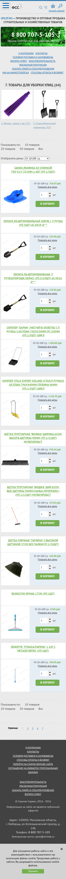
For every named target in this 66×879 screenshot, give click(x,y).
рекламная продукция (33, 64)
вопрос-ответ (18, 61)
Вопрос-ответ (33, 794)
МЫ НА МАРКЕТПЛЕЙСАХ (15, 72)
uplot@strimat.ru (44, 836)
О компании (26, 53)
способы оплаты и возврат (33, 760)
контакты (33, 751)
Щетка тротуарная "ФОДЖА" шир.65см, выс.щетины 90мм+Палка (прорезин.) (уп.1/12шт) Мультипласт (33, 491)
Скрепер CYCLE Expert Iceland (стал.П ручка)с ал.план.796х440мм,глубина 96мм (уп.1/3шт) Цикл (33, 384)
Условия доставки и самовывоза (33, 57)
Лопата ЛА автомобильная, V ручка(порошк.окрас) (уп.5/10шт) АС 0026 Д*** (33, 278)
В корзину (47, 203)
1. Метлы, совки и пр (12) (15, 123)
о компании (33, 747)
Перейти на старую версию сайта (33, 764)
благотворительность (42, 61)
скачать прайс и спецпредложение (33, 790)
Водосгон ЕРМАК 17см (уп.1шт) (33, 593)
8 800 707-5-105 (33, 34)
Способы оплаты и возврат (47, 72)
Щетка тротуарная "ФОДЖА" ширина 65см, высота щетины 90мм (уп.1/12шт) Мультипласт (33, 438)
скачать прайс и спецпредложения (33, 68)
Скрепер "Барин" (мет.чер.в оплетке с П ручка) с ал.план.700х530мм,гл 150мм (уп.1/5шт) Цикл (33, 331)
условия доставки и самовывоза (33, 755)
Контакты (41, 53)
